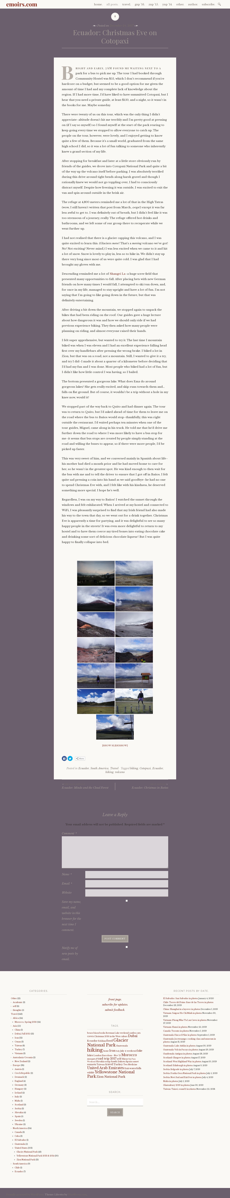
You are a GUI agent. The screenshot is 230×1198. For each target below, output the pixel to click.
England (19, 1081)
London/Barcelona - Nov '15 (107, 1055)
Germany (19, 1085)
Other (14, 998)
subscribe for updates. (115, 1004)
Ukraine (19, 1124)
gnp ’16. (140, 4)
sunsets (91, 1064)
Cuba (17, 1136)
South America (99, 768)
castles (132, 1033)
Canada (18, 1132)
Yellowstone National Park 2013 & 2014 (35, 1156)
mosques (91, 1059)
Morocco (129, 1055)
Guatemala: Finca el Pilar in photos (180, 1035)
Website (67, 892)
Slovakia (19, 1112)
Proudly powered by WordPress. (25, 1194)
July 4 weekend (128, 1051)
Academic (17, 1002)
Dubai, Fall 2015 (22, 1034)
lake (139, 1050)
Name (67, 874)
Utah (126, 1068)
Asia (15, 1026)
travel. (126, 4)
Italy (17, 1096)
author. (193, 4)
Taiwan (18, 1045)
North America (20, 1128)
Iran (17, 1038)
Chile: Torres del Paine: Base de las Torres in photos (188, 1002)
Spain (17, 1116)
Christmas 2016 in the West (107, 1036)
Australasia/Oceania (23, 1057)
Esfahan (102, 1041)
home (106, 1051)
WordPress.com (77, 1194)
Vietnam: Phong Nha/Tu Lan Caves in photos (185, 1020)
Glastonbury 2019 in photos (176, 1085)
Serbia (18, 1108)
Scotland (19, 1104)
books (102, 1033)
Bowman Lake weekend (117, 1033)
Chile (17, 1167)
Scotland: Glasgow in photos (177, 1057)
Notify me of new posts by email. (70, 953)
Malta (17, 1101)
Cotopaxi (145, 768)
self (14, 1006)
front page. (115, 999)
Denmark (19, 1077)
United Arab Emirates (105, 1068)
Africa (16, 1018)
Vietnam (19, 1053)
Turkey (18, 1049)
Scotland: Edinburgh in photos (178, 1065)
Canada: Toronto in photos (176, 1031)
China (17, 1030)
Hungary (19, 1089)
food (109, 1040)
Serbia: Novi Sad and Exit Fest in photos (182, 1077)
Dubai (132, 1036)
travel (109, 1064)
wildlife (90, 1072)
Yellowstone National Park (111, 1074)
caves (90, 1036)
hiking (109, 772)
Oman (18, 1041)
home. (98, 4)
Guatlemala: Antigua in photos (177, 1054)
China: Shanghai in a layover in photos (181, 1009)
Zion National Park (26, 1159)
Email (67, 883)
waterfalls (135, 1068)
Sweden (18, 1120)
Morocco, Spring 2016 (26, 1022)
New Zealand (21, 1061)
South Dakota (118, 1061)
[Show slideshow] (115, 745)
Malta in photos (170, 1081)
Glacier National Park (27, 1152)
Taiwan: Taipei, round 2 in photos (179, 1089)
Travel (114, 768)
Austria (18, 1069)
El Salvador (20, 1140)
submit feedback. (115, 1010)
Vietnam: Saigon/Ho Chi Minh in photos (182, 1013)
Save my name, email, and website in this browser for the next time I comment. (71, 916)
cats (138, 1033)
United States (21, 1148)
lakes (90, 1055)
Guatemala (20, 1144)
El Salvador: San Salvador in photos (180, 998)
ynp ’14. (167, 4)
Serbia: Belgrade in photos (176, 1069)
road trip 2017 (106, 1058)
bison (96, 1033)
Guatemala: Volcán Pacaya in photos (180, 1049)
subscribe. (208, 4)
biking (134, 768)
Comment (69, 833)
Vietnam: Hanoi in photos (175, 1027)
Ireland (18, 1093)
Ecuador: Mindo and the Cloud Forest (85, 786)
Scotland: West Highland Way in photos (182, 1061)
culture (124, 1036)
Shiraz (125, 1059)
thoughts (17, 1010)
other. (180, 4)
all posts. (112, 4)
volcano (120, 772)
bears (90, 1033)
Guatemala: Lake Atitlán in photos (179, 1046)
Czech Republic (22, 1073)
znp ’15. (153, 4)
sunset (136, 1061)
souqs (107, 1061)
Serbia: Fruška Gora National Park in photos (184, 1073)
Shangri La (117, 273)
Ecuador (83, 768)
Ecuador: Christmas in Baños (150, 786)
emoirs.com (21, 4)
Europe (16, 1065)
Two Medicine (130, 1064)
